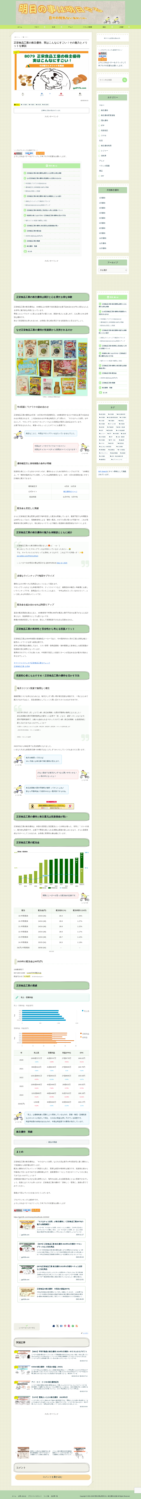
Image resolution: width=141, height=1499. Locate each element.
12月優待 (102, 248)
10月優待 (24, 104)
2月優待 (102, 203)
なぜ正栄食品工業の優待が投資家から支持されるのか (44, 178)
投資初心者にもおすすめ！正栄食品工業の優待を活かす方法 (46, 215)
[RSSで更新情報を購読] (76, 1325)
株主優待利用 (106, 146)
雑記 (101, 171)
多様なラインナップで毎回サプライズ (38, 201)
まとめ (30, 251)
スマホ (103, 136)
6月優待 (102, 223)
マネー (17, 104)
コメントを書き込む (52, 1476)
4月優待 (32, 104)
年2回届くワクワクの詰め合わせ (36, 183)
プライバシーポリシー (35, 1495)
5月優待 (102, 218)
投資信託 (104, 130)
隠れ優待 (104, 120)
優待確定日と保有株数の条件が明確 (37, 187)
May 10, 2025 (62, 562)
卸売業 (39, 104)
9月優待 (102, 233)
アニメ (101, 161)
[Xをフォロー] (57, 1325)
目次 (50, 166)
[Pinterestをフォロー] (65, 1325)
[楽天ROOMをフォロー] (68, 1325)
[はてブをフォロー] (61, 1325)
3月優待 (102, 208)
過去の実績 (52, 1141)
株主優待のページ (70, 492)
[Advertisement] (51, 131)
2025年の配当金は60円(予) (34, 236)
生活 (101, 141)
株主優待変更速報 (108, 115)
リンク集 (46, 1495)
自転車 (103, 156)
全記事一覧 (54, 1495)
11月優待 (102, 243)
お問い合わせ (22, 1495)
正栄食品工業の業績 (33, 241)
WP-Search (102, 471)
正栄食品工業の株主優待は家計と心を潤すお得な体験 (44, 173)
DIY (102, 176)
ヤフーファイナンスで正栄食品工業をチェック (32, 662)
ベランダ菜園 (104, 166)
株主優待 (46, 104)
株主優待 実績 (32, 246)
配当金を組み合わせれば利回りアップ (38, 205)
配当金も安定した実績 (33, 191)
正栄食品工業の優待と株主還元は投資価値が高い (43, 225)
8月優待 (102, 228)
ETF (102, 125)
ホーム (14, 1495)
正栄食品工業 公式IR (22, 665)
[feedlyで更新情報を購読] (72, 1325)
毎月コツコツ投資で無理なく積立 (36, 220)
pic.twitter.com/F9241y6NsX (27, 555)
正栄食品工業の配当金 (34, 231)
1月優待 (102, 198)
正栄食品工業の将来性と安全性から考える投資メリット (45, 210)
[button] (80, 94)
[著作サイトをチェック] (53, 1325)
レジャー (104, 151)
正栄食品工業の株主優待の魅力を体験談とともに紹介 (44, 196)
